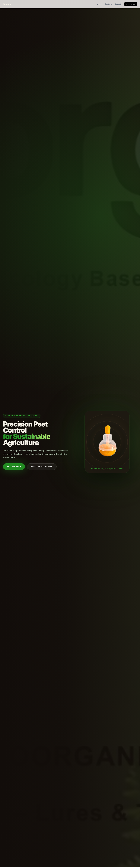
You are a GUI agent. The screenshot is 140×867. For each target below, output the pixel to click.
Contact (118, 4)
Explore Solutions (42, 466)
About (99, 4)
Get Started (130, 4)
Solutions (108, 4)
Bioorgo (7, 4)
